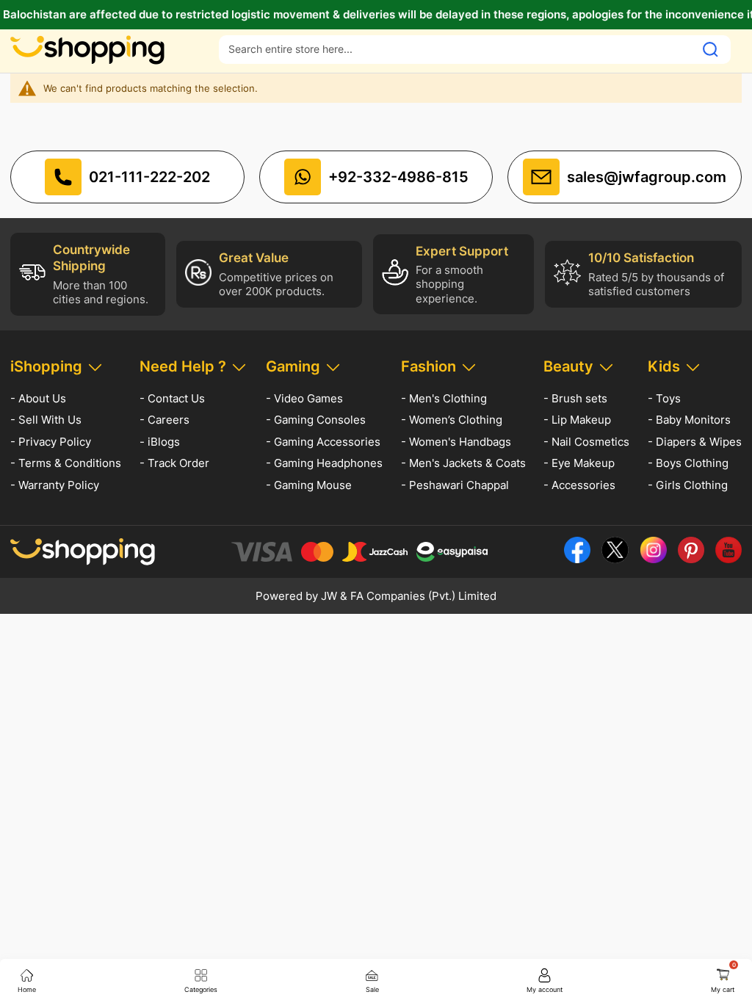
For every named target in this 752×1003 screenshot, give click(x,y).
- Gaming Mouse (309, 485)
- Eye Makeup (579, 463)
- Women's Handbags (456, 442)
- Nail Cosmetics (586, 442)
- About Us (38, 398)
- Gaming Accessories (323, 442)
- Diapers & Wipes (695, 442)
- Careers (164, 420)
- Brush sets (575, 398)
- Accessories (579, 485)
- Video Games (304, 398)
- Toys (664, 398)
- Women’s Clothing (451, 420)
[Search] (710, 49)
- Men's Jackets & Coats (463, 463)
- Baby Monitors (689, 420)
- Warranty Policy (54, 485)
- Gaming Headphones (324, 463)
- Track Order (174, 463)
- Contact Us (172, 398)
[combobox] (456, 49)
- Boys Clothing (688, 463)
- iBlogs (160, 442)
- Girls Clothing (688, 485)
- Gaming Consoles (316, 420)
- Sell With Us (46, 420)
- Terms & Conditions (65, 463)
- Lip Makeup (577, 420)
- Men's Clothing (444, 398)
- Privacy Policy (50, 442)
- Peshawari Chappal (455, 485)
